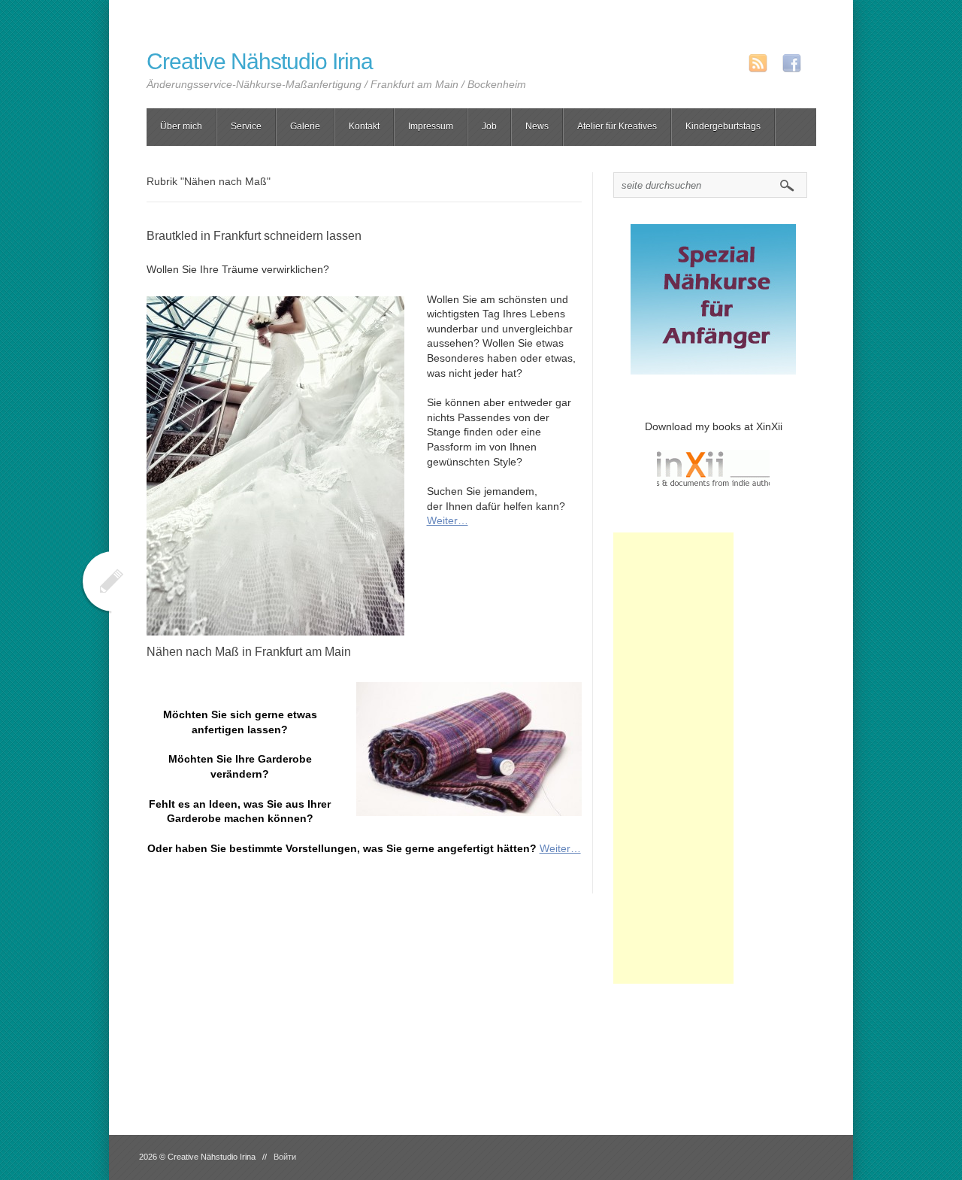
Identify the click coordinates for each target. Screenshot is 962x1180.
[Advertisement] (673, 758)
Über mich (181, 126)
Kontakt (364, 126)
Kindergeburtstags (723, 126)
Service (246, 126)
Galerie (305, 126)
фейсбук (791, 63)
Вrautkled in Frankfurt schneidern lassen (254, 235)
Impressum (430, 126)
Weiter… (447, 520)
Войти (285, 1156)
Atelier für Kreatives (617, 126)
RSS (758, 63)
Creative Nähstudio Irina (260, 61)
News (537, 126)
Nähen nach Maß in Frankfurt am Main (249, 651)
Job (489, 126)
